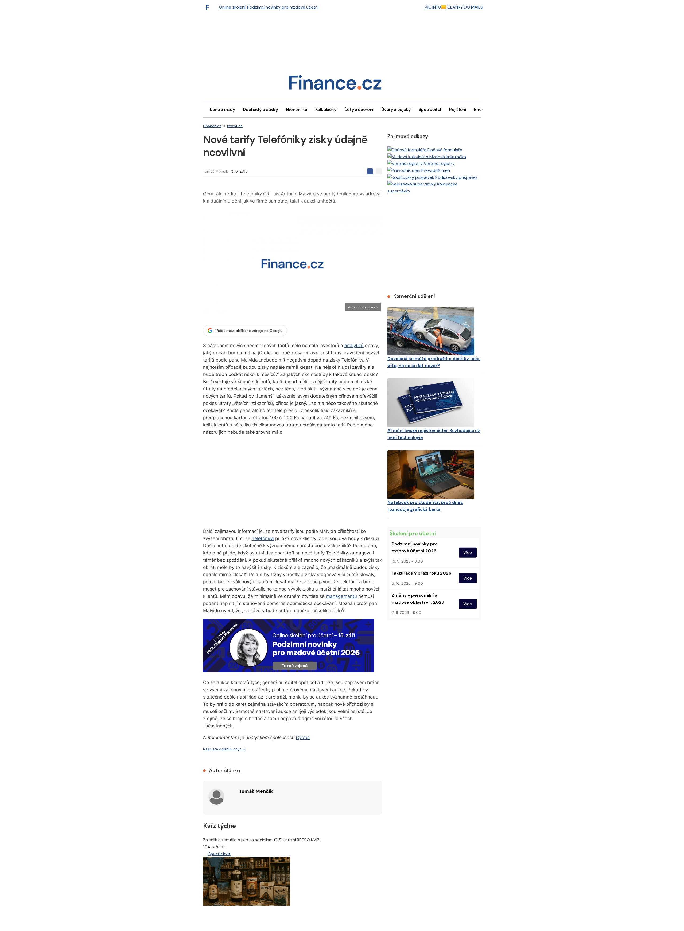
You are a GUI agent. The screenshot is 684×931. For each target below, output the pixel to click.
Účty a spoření (359, 109)
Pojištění (457, 109)
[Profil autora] (216, 797)
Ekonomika (296, 109)
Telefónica (263, 538)
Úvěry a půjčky (396, 109)
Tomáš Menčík (215, 171)
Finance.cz (212, 125)
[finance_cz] (209, 7)
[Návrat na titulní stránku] (335, 84)
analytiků (354, 345)
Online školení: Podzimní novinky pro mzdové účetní (268, 7)
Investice (235, 125)
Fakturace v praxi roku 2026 (421, 573)
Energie (481, 109)
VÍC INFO (433, 7)
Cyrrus (303, 737)
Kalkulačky (325, 109)
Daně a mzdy (222, 109)
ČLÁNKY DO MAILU (464, 7)
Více (467, 552)
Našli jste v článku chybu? (224, 749)
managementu (341, 596)
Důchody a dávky (260, 109)
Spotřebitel (430, 109)
